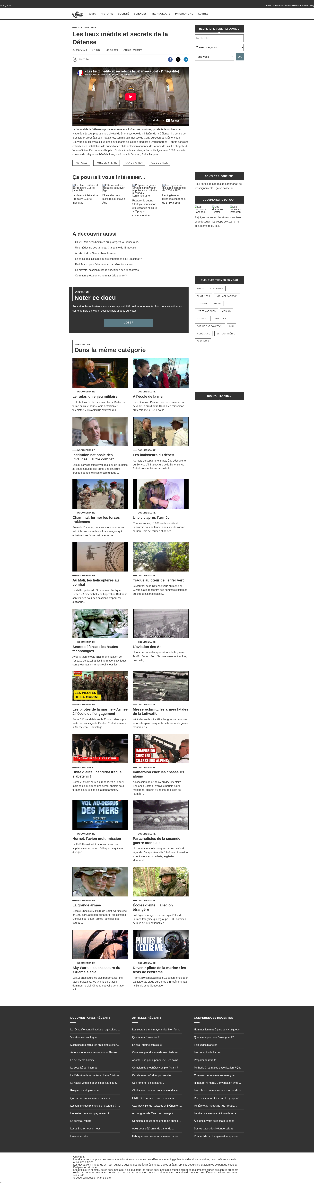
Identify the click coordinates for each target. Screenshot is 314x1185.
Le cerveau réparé (80, 1121)
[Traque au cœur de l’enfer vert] (161, 557)
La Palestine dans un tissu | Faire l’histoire (94, 1075)
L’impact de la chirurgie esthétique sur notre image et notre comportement (216, 1136)
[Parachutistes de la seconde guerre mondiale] (161, 815)
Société (123, 13)
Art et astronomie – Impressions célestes (93, 1052)
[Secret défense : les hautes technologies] (100, 623)
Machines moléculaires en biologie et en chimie (93, 1045)
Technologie (161, 13)
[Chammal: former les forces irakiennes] (100, 494)
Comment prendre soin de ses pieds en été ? (157, 1053)
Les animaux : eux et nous (85, 1128)
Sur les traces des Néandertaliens (213, 1128)
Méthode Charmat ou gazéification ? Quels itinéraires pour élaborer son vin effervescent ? (218, 1068)
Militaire (137, 50)
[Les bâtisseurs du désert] (161, 432)
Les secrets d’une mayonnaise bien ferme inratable (156, 1030)
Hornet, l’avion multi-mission (96, 839)
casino (226, 311)
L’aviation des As (147, 647)
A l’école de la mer (148, 396)
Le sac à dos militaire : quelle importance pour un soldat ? (108, 258)
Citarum (202, 304)
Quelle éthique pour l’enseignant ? (214, 1037)
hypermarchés (206, 311)
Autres (203, 13)
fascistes (203, 341)
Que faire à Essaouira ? (145, 1037)
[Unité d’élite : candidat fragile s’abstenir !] (100, 749)
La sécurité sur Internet (83, 1067)
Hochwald (81, 163)
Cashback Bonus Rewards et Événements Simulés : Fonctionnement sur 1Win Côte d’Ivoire (156, 1106)
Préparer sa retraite (205, 1060)
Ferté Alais (220, 319)
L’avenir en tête (79, 1136)
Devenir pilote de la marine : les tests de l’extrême (159, 970)
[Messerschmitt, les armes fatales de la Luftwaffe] (161, 686)
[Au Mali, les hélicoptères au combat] (100, 557)
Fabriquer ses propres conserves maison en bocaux (155, 1136)
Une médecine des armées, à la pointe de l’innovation (106, 247)
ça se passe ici (224, 188)
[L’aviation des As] (161, 623)
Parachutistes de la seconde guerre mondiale (156, 841)
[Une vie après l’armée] (161, 494)
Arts (92, 13)
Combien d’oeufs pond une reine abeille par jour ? (155, 1121)
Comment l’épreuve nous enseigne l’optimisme (214, 1075)
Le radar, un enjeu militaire (94, 396)
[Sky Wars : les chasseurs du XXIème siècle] (100, 945)
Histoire (107, 13)
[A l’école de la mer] (161, 373)
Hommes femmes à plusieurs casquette (217, 1029)
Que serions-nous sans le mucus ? (90, 1098)
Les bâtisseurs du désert (153, 455)
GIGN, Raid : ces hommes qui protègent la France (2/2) (107, 242)
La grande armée (86, 905)
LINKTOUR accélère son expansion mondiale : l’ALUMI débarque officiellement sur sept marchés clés (153, 1098)
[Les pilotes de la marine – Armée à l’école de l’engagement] (100, 686)
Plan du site (104, 1178)
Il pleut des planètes (205, 1045)
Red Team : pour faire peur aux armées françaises (104, 264)
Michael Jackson (227, 296)
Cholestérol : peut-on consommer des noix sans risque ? (156, 1091)
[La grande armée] (100, 882)
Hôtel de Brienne (106, 163)
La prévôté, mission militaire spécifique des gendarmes (107, 270)
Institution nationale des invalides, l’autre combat (93, 457)
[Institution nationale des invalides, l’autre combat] (100, 432)
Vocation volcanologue (83, 1037)
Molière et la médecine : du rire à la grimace (214, 1106)
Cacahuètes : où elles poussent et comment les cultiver (151, 1075)
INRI (231, 326)
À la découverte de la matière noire (214, 1121)
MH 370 (217, 304)
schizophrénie (226, 334)
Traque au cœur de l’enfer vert (158, 580)
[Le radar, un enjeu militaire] (100, 373)
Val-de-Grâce (159, 163)
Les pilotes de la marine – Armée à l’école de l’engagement (100, 711)
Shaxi (200, 289)
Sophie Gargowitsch (210, 326)
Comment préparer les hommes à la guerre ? (101, 275)
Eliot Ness (203, 296)
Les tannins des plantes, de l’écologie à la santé (94, 1106)
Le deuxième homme (82, 1060)
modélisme (203, 334)
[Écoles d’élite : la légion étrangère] (161, 882)
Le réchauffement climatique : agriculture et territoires (95, 1030)
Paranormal (184, 13)
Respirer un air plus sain (84, 1090)
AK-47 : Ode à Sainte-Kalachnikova (95, 253)
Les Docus (88, 1178)
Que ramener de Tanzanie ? (148, 1083)
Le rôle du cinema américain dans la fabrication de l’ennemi (215, 1114)
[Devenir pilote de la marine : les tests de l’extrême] (161, 945)
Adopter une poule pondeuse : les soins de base (157, 1060)
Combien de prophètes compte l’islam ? (155, 1067)
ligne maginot (134, 163)
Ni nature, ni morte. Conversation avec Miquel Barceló (216, 1083)
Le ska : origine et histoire (147, 1045)
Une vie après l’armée (151, 517)
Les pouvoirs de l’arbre (207, 1052)
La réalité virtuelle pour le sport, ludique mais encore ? (93, 1083)
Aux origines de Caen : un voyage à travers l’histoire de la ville (153, 1114)
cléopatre (216, 289)
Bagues (201, 319)
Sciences (140, 13)
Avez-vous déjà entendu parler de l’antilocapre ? (151, 1129)
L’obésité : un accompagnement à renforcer (89, 1114)
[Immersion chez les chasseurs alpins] (161, 749)
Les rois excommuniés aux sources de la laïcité (217, 1091)
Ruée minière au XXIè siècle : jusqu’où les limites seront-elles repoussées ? (218, 1098)
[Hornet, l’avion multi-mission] (100, 815)
